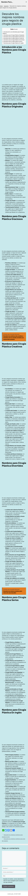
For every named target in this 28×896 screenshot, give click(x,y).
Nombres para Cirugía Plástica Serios (12, 41)
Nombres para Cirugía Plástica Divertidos (13, 39)
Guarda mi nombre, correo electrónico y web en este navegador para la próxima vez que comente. (13, 880)
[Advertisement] (14, 69)
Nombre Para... (7, 2)
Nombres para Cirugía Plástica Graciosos (13, 36)
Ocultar (15, 29)
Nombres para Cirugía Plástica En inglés (13, 43)
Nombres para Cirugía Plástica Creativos (13, 38)
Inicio (1, 6)
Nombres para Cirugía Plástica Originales (13, 35)
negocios (6, 6)
